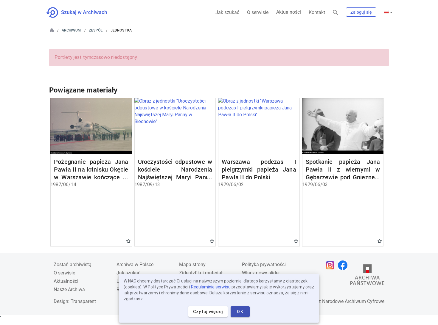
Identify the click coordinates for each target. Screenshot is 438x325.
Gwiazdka (128, 241)
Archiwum (71, 30)
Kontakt (317, 12)
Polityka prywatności (264, 264)
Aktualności (288, 12)
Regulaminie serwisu (211, 287)
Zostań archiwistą (72, 264)
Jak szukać (227, 12)
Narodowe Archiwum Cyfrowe (353, 301)
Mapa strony (192, 264)
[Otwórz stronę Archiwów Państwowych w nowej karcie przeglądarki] (367, 276)
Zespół (95, 30)
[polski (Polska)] (388, 12)
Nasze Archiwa (69, 289)
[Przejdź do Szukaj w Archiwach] (82, 12)
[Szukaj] (335, 12)
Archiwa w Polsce (135, 264)
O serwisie (257, 12)
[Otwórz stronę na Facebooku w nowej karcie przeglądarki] (344, 265)
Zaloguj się (361, 12)
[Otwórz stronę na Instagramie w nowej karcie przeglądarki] (331, 265)
